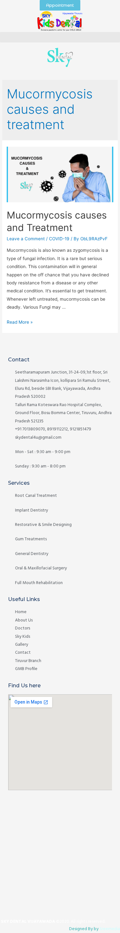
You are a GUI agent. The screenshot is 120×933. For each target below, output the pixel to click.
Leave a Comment (26, 238)
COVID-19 (59, 238)
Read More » (20, 322)
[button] (60, 37)
